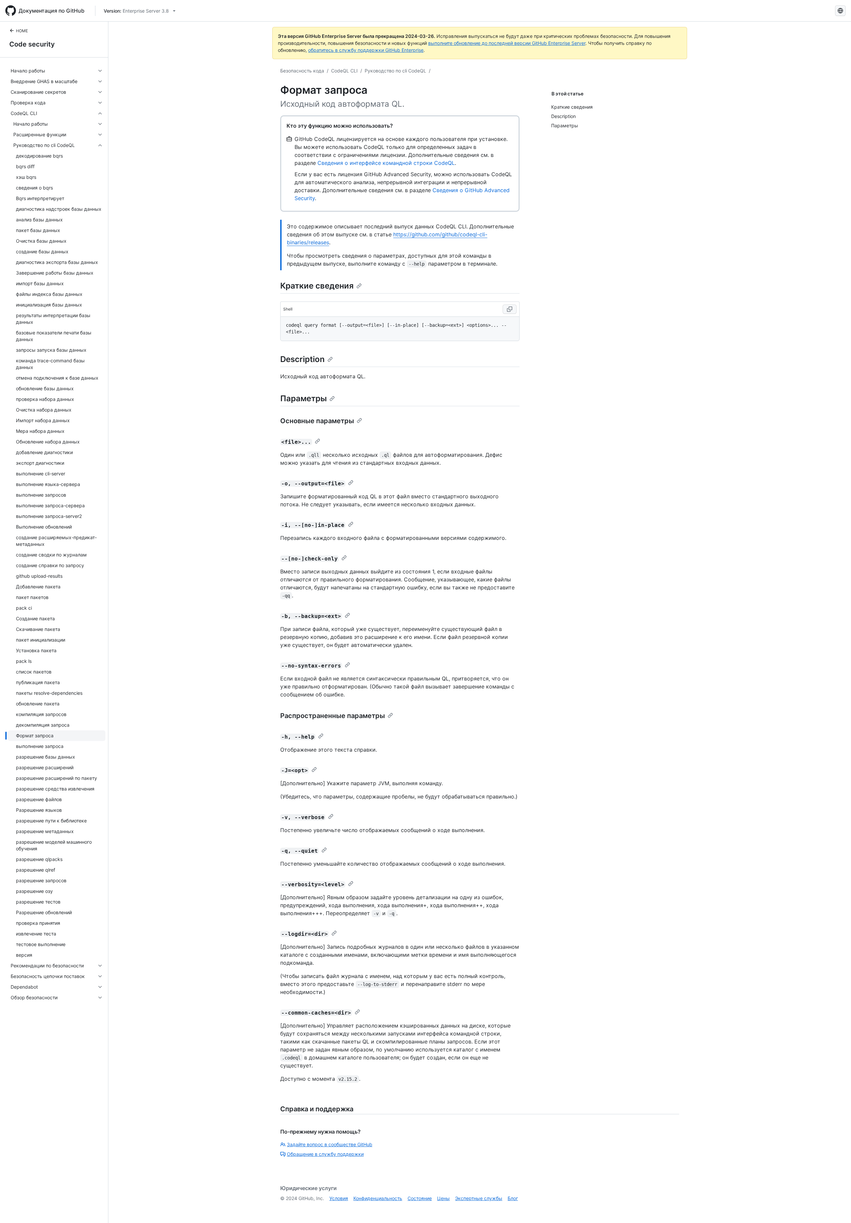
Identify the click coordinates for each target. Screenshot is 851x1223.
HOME (22, 30)
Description (302, 359)
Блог (513, 1198)
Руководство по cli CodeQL (395, 70)
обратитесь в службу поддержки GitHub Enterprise (366, 50)
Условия (338, 1198)
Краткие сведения (317, 286)
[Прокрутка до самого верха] (836, 1208)
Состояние (420, 1198)
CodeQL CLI (344, 70)
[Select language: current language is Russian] (840, 10)
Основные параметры (317, 421)
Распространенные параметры (332, 716)
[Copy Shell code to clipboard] (510, 309)
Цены (443, 1198)
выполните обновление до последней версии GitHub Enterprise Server (506, 43)
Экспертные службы (478, 1198)
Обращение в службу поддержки (325, 1154)
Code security (32, 44)
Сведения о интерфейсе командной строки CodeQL (386, 163)
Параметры (303, 398)
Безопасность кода (302, 70)
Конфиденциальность (377, 1198)
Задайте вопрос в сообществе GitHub (329, 1144)
